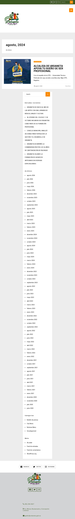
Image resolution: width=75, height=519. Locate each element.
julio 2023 (30, 290)
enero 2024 (30, 268)
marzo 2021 (31, 386)
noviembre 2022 (32, 319)
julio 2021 (30, 375)
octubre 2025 (31, 201)
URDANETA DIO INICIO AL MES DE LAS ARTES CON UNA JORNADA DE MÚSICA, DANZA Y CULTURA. (37, 110)
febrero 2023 (31, 308)
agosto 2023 (31, 286)
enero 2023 (30, 312)
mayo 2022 (30, 342)
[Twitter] (54, 2)
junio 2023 (30, 294)
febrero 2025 (31, 227)
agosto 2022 (31, 330)
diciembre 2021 (32, 360)
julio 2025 (30, 212)
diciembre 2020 (32, 397)
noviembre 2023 (32, 275)
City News (30, 423)
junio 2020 (30, 408)
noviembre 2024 (32, 238)
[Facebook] (51, 2)
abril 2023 (30, 301)
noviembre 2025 (32, 197)
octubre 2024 (31, 242)
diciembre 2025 (32, 194)
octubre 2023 (31, 279)
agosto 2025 (31, 209)
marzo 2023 (31, 305)
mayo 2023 (30, 297)
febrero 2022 (31, 353)
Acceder (29, 443)
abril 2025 (30, 220)
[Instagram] (58, 2)
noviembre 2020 (32, 401)
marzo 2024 (31, 260)
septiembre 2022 (32, 327)
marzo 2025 (31, 223)
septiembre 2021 (32, 367)
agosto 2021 (31, 371)
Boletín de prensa (32, 420)
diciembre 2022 (32, 316)
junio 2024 (30, 253)
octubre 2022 (31, 323)
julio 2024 (30, 249)
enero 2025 (30, 231)
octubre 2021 (31, 364)
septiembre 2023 (32, 282)
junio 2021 (30, 379)
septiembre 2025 (32, 205)
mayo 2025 (30, 216)
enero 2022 (30, 356)
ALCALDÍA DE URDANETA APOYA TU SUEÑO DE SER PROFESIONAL (48, 68)
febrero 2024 (31, 264)
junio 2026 (30, 183)
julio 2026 (30, 179)
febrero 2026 (31, 190)
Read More (68, 86)
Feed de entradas (32, 446)
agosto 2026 (31, 175)
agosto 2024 (31, 245)
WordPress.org (31, 454)
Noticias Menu (31, 427)
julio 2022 (30, 334)
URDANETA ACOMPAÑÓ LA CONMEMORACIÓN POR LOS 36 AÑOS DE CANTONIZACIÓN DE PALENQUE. (37, 147)
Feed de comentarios (34, 450)
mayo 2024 (30, 257)
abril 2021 (30, 382)
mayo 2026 (30, 186)
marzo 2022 (31, 349)
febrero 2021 (31, 390)
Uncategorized (37, 61)
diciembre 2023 (32, 271)
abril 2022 (30, 345)
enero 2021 (30, 393)
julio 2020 (30, 404)
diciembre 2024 (32, 234)
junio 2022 (30, 338)
